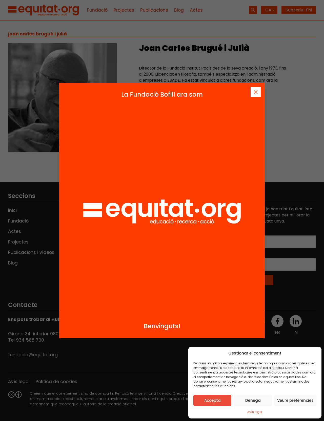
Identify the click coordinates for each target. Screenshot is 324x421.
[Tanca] (256, 92)
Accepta (212, 400)
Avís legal (254, 412)
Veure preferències (295, 400)
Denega (253, 400)
